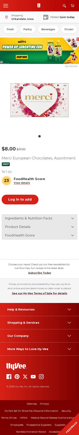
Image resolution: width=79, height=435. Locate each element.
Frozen (69, 29)
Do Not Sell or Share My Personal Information (31, 410)
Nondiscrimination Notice (31, 431)
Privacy (44, 403)
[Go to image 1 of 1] (39, 136)
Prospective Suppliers (39, 424)
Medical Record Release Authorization (53, 417)
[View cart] (72, 5)
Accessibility (56, 431)
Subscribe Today (39, 272)
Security (66, 410)
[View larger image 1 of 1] (39, 100)
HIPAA (24, 417)
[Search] (64, 5)
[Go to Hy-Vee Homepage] (39, 5)
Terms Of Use (9, 417)
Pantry (27, 29)
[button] (22, 183)
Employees (17, 424)
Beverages (48, 29)
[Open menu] (5, 5)
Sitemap (32, 403)
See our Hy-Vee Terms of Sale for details (39, 293)
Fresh (10, 29)
